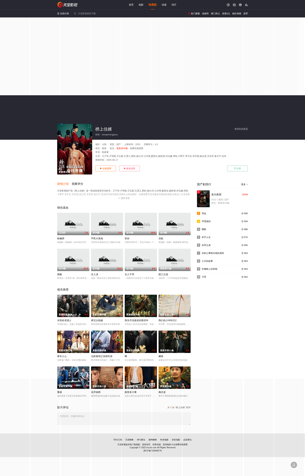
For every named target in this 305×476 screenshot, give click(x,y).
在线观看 (105, 168)
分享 (237, 168)
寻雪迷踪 (206, 221)
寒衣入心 (62, 356)
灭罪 (204, 277)
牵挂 (127, 238)
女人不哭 (129, 274)
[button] (64, 184)
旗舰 (59, 274)
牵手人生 (206, 237)
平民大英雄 (97, 238)
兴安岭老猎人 (64, 320)
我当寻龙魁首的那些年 (137, 320)
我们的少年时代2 (167, 320)
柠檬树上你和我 (209, 269)
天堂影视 (121, 444)
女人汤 (94, 274)
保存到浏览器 (241, 129)
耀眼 (204, 229)
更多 (244, 184)
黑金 (204, 213)
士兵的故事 (207, 261)
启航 (161, 238)
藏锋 (161, 356)
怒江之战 (163, 274)
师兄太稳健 (97, 320)
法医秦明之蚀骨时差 (101, 356)
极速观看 (129, 168)
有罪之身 (206, 245)
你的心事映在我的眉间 (213, 253)
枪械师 (60, 238)
